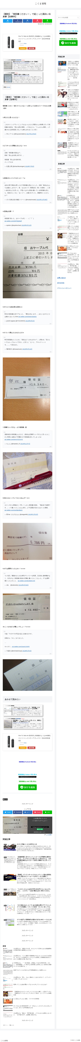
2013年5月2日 (30, 321)
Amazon (22, 48)
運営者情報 (60, 283)
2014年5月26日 (24, 585)
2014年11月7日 (25, 444)
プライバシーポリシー (64, 288)
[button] (78, 17)
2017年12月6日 (31, 134)
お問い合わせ (61, 278)
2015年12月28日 (42, 199)
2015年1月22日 (33, 514)
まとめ (5, 799)
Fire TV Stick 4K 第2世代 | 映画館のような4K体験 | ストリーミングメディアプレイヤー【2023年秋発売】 (34, 38)
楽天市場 (31, 48)
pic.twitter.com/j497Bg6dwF (13, 221)
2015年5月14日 (27, 349)
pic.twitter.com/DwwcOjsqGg (27, 316)
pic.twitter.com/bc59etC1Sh (26, 581)
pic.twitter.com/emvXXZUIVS (14, 439)
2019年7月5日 (29, 166)
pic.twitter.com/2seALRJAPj (21, 646)
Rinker (25, 43)
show (8, 87)
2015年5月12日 (26, 225)
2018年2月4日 (26, 651)
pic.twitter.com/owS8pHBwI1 (14, 510)
